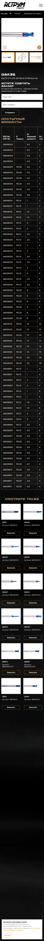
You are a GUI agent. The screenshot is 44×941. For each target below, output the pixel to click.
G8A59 (27, 627)
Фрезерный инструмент (33, 13)
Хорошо (7, 935)
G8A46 (5, 557)
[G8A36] (22, 34)
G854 (4, 697)
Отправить (10, 113)
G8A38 (27, 522)
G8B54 (5, 662)
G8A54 (5, 627)
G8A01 (26, 697)
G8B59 (27, 662)
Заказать (11, 533)
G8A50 (27, 557)
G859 (4, 522)
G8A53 (27, 592)
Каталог (18, 13)
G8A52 (5, 592)
